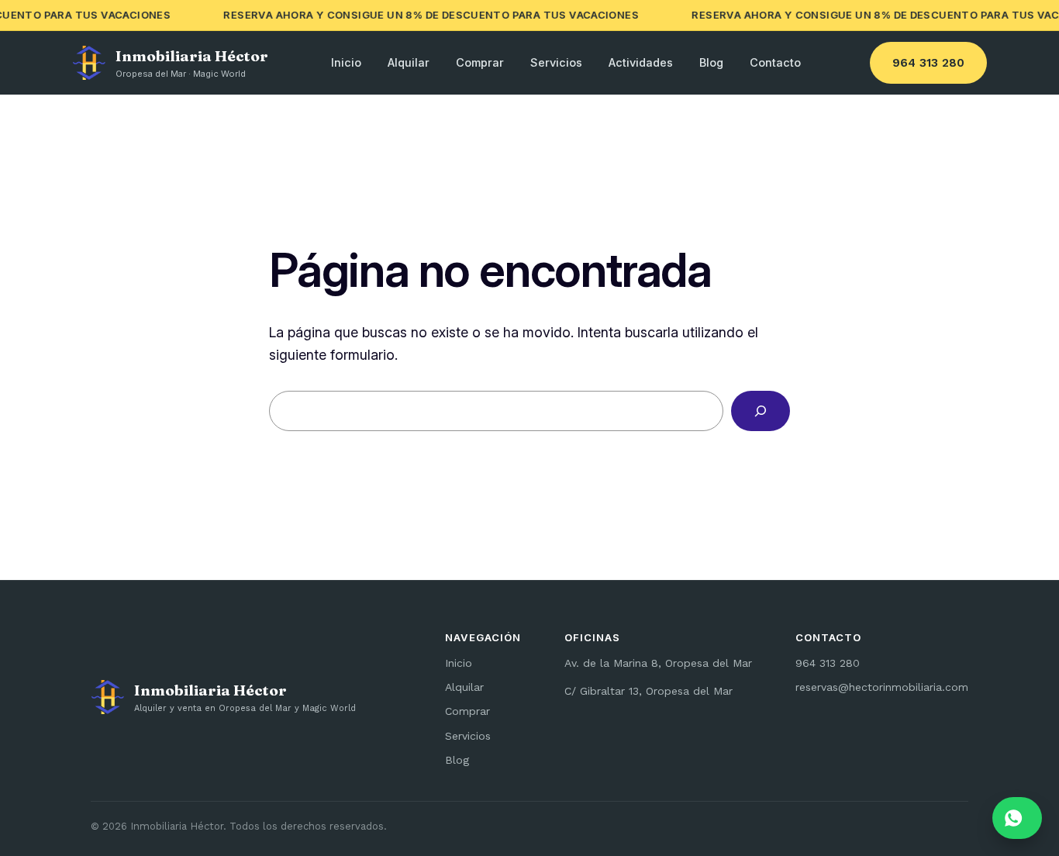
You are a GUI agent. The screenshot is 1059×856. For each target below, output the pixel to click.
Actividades (641, 62)
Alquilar (408, 62)
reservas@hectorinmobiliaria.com (881, 687)
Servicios (556, 62)
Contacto (775, 62)
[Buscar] (760, 411)
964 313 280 (928, 63)
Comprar (480, 62)
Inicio (346, 62)
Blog (711, 62)
